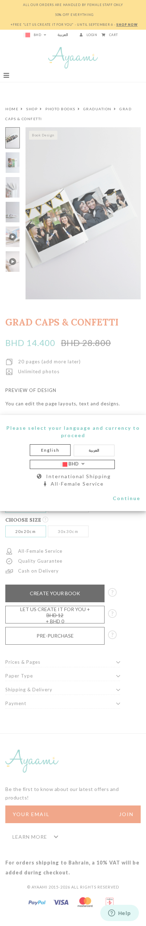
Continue (126, 498)
